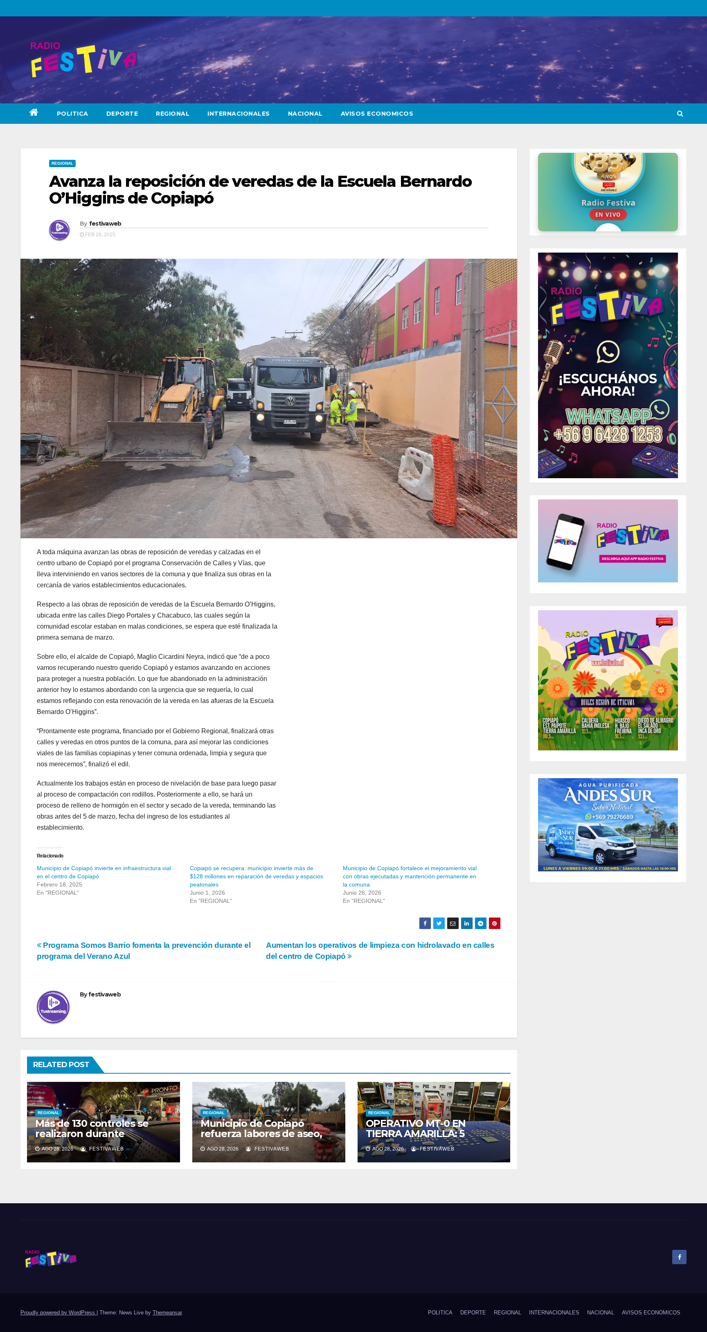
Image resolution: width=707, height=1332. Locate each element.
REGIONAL (172, 113)
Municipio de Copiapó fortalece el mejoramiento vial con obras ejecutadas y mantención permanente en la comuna (410, 876)
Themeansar (167, 1313)
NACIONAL (305, 113)
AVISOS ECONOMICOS (377, 113)
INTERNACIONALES (238, 113)
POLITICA (72, 113)
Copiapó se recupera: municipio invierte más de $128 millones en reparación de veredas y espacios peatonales (256, 876)
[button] (680, 113)
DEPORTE (122, 113)
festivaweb (105, 223)
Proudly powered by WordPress (58, 1313)
